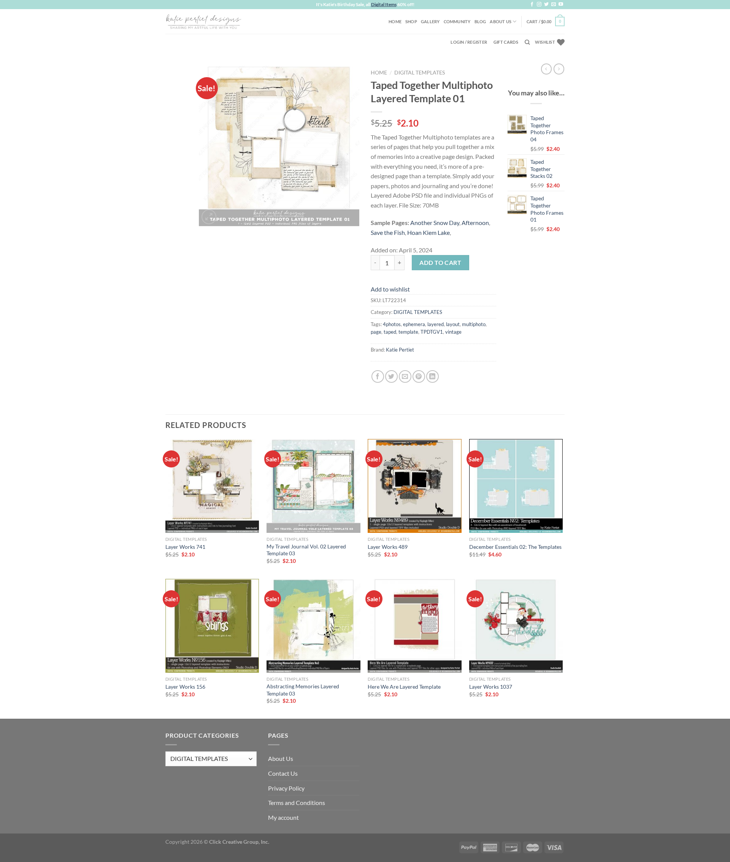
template (408, 332)
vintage (453, 332)
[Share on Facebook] (377, 376)
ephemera (414, 324)
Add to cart (440, 262)
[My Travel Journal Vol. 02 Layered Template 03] (313, 486)
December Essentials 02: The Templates (515, 547)
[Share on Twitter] (391, 376)
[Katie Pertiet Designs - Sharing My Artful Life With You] (203, 21)
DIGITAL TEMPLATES (419, 73)
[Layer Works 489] (415, 486)
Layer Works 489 (388, 547)
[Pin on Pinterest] (419, 376)
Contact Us (283, 773)
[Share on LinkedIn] (432, 376)
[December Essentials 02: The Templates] (516, 486)
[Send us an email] (553, 4)
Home (395, 21)
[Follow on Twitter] (546, 4)
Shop (411, 21)
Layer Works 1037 (490, 686)
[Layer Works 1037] (516, 626)
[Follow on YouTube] (561, 4)
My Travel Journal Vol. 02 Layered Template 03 (306, 550)
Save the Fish (388, 232)
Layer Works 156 (185, 686)
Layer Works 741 (185, 547)
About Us (500, 21)
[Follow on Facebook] (532, 4)
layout (453, 324)
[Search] (527, 42)
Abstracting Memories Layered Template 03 (303, 690)
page (376, 332)
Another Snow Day (434, 222)
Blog (480, 21)
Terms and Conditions (296, 802)
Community (457, 21)
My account (283, 817)
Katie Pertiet (400, 350)
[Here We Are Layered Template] (415, 626)
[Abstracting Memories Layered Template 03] (313, 626)
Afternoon (475, 222)
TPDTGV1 (432, 332)
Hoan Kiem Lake (428, 232)
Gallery (430, 21)
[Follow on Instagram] (539, 4)
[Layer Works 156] (212, 626)
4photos (392, 324)
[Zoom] (209, 216)
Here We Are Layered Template (404, 686)
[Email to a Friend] (405, 376)
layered (435, 324)
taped (390, 332)
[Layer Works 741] (212, 486)
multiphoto (474, 324)
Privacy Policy (286, 788)
